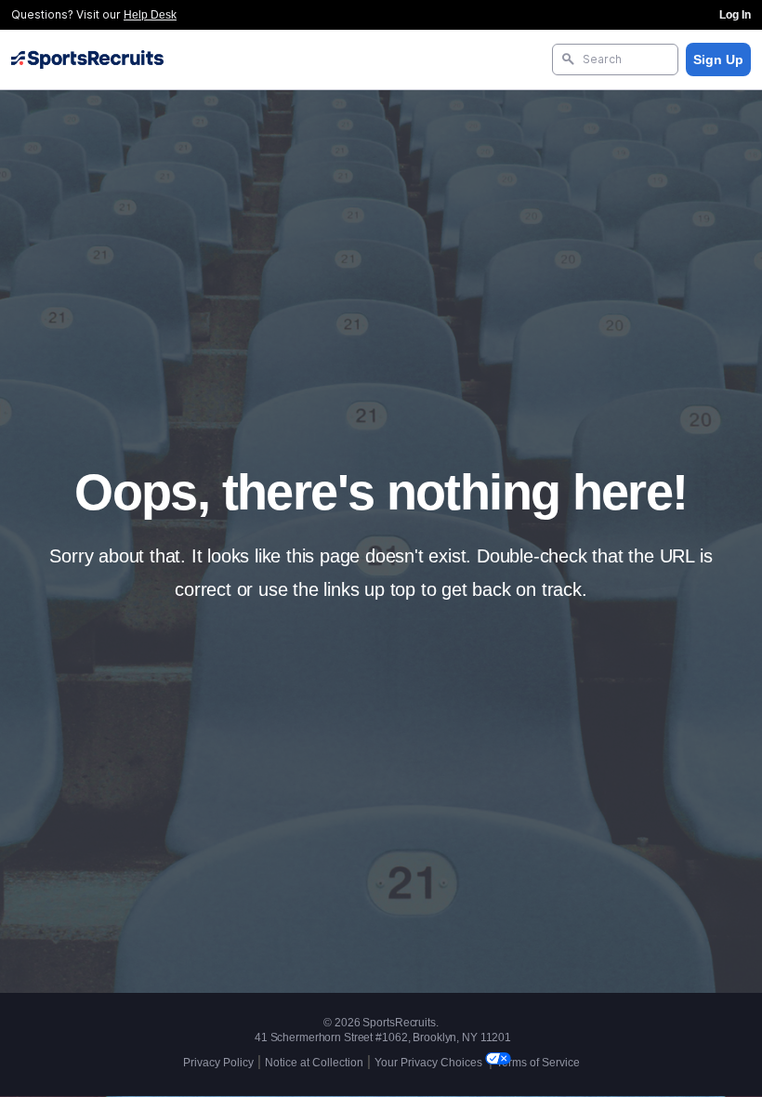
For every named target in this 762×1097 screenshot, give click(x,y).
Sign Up (718, 59)
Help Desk (150, 14)
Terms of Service (538, 1062)
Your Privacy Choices (429, 1062)
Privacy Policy (218, 1062)
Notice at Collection (314, 1062)
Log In (735, 14)
